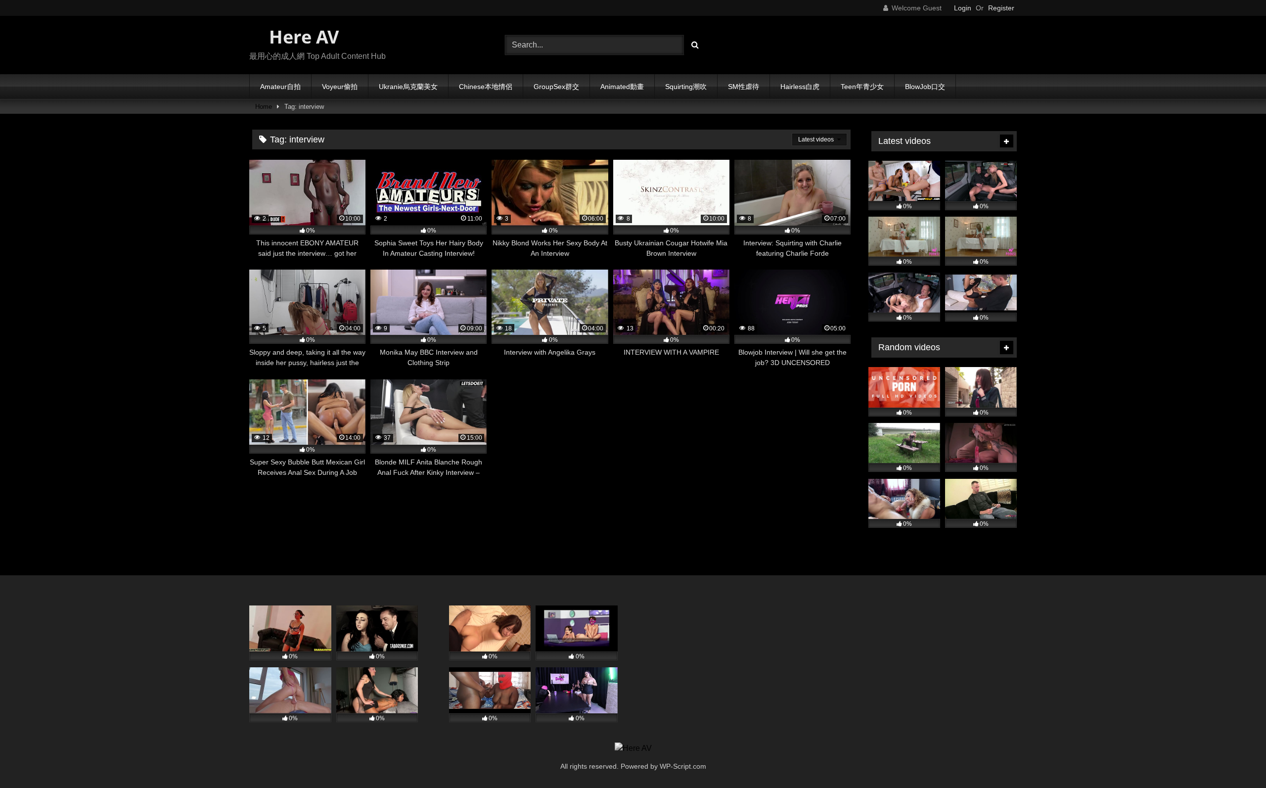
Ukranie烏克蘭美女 (408, 87)
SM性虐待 (743, 87)
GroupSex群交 (556, 87)
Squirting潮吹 (686, 87)
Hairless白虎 (799, 87)
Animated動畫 (622, 87)
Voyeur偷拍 (340, 87)
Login (962, 8)
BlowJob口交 (925, 87)
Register (1001, 8)
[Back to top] (1235, 758)
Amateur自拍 (280, 87)
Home (263, 106)
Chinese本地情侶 (485, 87)
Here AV (302, 37)
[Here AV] (633, 748)
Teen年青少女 (862, 87)
